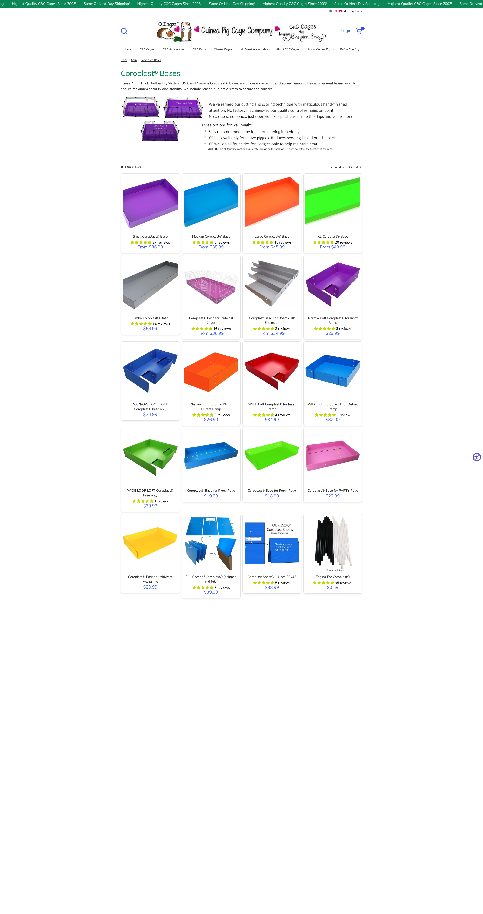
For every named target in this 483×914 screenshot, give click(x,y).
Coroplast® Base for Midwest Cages (211, 320)
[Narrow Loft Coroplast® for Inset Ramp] (332, 284)
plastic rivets (227, 88)
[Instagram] (335, 11)
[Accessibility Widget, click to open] (477, 457)
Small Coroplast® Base (150, 236)
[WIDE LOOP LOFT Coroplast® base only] (150, 457)
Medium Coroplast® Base (211, 236)
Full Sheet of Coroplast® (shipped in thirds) (211, 579)
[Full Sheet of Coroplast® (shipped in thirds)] (211, 543)
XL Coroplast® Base (333, 236)
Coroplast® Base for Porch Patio (272, 490)
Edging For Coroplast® (333, 577)
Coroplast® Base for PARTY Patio (333, 490)
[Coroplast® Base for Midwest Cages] (211, 284)
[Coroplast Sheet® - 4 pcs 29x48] (272, 543)
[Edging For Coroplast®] (332, 543)
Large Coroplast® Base (272, 236)
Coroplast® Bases (151, 60)
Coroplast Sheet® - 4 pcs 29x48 (272, 577)
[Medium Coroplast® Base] (211, 202)
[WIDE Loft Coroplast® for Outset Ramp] (332, 370)
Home (127, 49)
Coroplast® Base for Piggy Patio (211, 490)
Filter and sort (133, 167)
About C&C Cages (287, 49)
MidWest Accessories (254, 49)
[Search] (125, 31)
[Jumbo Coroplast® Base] (150, 284)
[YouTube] (340, 11)
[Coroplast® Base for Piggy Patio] (211, 457)
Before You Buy (349, 49)
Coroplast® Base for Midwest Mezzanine (150, 579)
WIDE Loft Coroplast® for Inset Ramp (271, 406)
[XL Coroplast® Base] (332, 202)
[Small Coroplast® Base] (150, 202)
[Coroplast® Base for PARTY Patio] (332, 457)
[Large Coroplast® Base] (272, 202)
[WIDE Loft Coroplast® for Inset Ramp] (272, 370)
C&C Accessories (173, 49)
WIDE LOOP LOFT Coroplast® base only (150, 492)
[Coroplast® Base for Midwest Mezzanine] (150, 543)
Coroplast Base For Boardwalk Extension (272, 320)
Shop (134, 60)
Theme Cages (223, 49)
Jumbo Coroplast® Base (150, 318)
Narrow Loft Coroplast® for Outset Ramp (211, 406)
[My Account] (346, 31)
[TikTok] (345, 11)
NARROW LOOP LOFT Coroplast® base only (150, 406)
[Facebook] (330, 11)
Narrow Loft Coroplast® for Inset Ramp (333, 320)
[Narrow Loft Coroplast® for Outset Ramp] (211, 370)
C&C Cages (147, 49)
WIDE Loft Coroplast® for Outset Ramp (333, 406)
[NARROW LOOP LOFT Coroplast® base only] (150, 370)
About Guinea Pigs (320, 49)
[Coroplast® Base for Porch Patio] (272, 457)
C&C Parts (199, 49)
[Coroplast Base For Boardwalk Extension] (272, 284)
